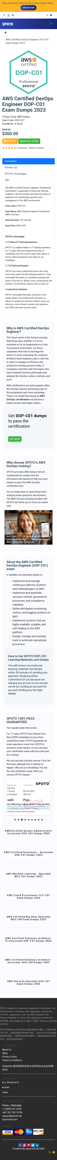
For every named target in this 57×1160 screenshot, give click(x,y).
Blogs (6, 1087)
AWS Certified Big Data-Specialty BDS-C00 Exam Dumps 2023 (28, 918)
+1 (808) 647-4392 (11, 1109)
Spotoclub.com (9, 1119)
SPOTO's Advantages (16, 173)
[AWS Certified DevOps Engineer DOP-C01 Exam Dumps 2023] (28, 72)
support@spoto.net (12, 1116)
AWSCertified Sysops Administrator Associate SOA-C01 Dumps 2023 (28, 832)
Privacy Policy (9, 1056)
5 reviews (22, 147)
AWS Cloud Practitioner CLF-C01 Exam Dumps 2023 (28, 896)
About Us (7, 1049)
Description (11, 161)
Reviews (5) (11, 167)
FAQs (5, 1053)
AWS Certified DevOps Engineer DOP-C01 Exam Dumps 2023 (27, 41)
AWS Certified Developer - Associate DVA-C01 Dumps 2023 (28, 853)
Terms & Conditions (12, 1060)
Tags (5, 1092)
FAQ (7, 180)
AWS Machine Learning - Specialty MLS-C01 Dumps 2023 (28, 875)
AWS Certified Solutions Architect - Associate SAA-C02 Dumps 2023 (28, 961)
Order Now (28, 8)
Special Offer (30, 141)
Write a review (36, 147)
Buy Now (11, 141)
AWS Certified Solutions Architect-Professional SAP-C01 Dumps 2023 (28, 939)
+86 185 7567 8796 (12, 1112)
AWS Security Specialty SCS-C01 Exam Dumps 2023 (28, 982)
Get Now (15, 439)
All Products (10, 1082)
